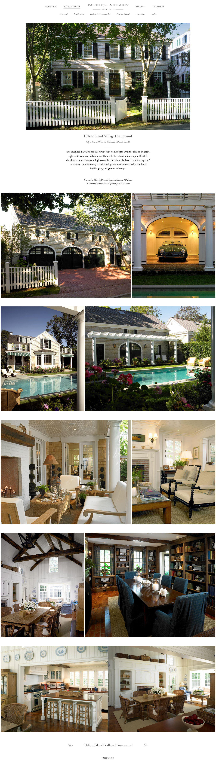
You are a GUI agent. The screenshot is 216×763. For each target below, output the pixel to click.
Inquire (159, 6)
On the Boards (123, 14)
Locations (140, 14)
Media (140, 6)
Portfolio (72, 6)
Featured (64, 14)
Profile (50, 6)
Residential (79, 14)
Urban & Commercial (100, 14)
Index (154, 14)
